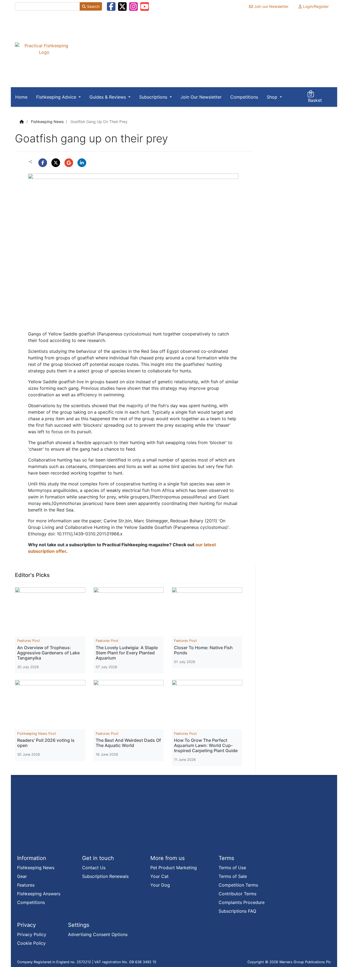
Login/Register (315, 6)
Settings (78, 925)
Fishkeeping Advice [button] (56, 97)
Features (26, 885)
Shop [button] (273, 97)
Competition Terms (238, 885)
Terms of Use (232, 867)
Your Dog (160, 885)
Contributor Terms (237, 893)
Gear (22, 876)
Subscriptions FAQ (237, 911)
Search (93, 6)
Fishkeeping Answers (38, 893)
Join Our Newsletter (201, 97)
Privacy (26, 925)
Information (31, 858)
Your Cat (159, 876)
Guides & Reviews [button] (108, 97)
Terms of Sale (233, 876)
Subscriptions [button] (154, 97)
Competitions (244, 97)
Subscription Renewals (105, 876)
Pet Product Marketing (173, 867)
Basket (315, 97)
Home (21, 97)
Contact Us (93, 867)
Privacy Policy (31, 934)
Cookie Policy (31, 943)
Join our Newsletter (270, 6)
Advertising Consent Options (98, 934)
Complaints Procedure (242, 902)
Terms (226, 858)
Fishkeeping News (47, 121)
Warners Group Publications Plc (305, 962)
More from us (167, 858)
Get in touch (98, 858)
